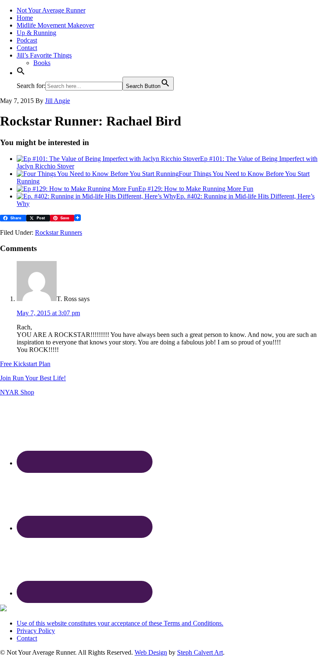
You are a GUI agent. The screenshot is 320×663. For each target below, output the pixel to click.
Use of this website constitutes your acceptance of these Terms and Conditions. (120, 623)
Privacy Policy (36, 630)
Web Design (151, 652)
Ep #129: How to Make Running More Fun (195, 188)
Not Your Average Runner (51, 10)
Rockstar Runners (58, 232)
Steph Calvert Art (200, 652)
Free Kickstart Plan (25, 363)
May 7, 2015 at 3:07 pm (48, 312)
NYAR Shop (17, 392)
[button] (21, 72)
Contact (27, 638)
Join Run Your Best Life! (33, 378)
